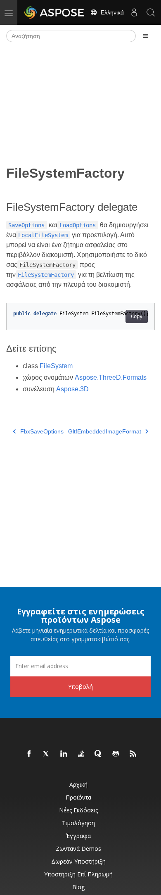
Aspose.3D (72, 389)
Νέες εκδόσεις (78, 810)
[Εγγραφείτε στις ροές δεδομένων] (133, 754)
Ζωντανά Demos (78, 848)
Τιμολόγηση (78, 823)
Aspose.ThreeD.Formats (111, 377)
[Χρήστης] (134, 12)
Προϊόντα (78, 797)
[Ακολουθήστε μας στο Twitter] (46, 754)
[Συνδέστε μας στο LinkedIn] (64, 754)
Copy (136, 316)
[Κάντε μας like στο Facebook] (29, 754)
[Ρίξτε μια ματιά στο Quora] (98, 754)
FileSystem (56, 365)
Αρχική (78, 784)
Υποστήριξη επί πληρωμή (78, 874)
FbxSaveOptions (42, 431)
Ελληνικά (110, 12)
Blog (78, 887)
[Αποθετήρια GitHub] (116, 754)
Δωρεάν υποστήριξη (78, 861)
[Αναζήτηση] (150, 12)
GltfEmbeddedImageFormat (104, 431)
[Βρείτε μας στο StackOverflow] (81, 754)
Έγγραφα (78, 836)
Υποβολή (80, 686)
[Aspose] (54, 12)
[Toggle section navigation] (145, 36)
